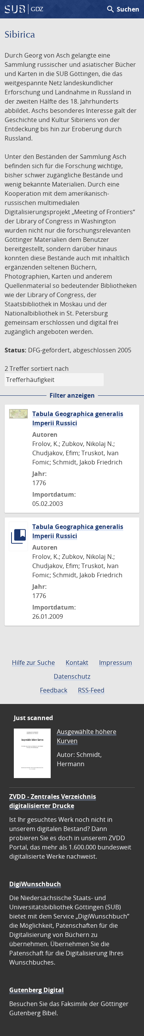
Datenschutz (72, 676)
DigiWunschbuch (35, 884)
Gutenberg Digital (36, 990)
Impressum (115, 662)
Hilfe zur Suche (33, 662)
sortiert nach (50, 368)
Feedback (53, 690)
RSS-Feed (91, 690)
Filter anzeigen (72, 395)
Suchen (122, 9)
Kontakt (77, 662)
